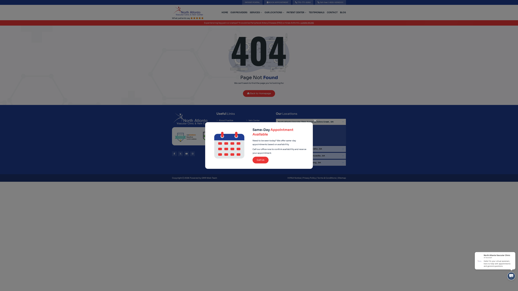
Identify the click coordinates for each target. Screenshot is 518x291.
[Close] (315, 120)
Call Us (260, 160)
